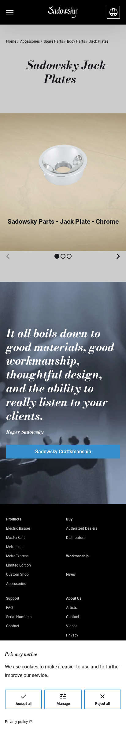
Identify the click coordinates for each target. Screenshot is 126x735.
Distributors (75, 538)
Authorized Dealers (81, 528)
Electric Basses (18, 528)
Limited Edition (18, 565)
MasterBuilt (15, 538)
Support (12, 598)
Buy (69, 519)
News (70, 574)
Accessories (16, 584)
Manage (63, 704)
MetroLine (14, 547)
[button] (56, 256)
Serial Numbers (18, 617)
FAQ (9, 607)
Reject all (102, 704)
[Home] (63, 12)
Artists (71, 607)
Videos (71, 626)
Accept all (23, 704)
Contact (12, 626)
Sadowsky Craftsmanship (63, 452)
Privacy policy (16, 722)
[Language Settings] (113, 12)
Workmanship (77, 556)
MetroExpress (17, 556)
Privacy (72, 635)
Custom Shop (17, 574)
